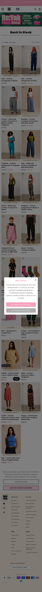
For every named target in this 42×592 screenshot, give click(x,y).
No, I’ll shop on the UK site (21, 310)
